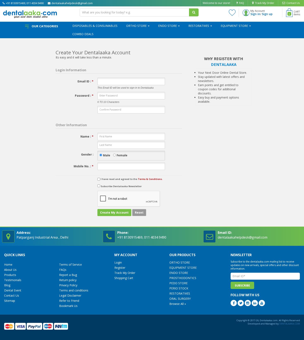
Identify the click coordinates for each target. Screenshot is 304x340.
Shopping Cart (123, 278)
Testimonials (12, 280)
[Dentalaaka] (30, 13)
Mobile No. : (83, 166)
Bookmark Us (68, 306)
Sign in (255, 14)
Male (106, 155)
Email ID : (85, 81)
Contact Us (293, 3)
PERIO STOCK (178, 288)
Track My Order (264, 3)
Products (10, 275)
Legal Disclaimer (70, 295)
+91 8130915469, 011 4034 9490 (24, 3)
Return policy (68, 280)
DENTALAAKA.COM (289, 323)
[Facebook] (234, 303)
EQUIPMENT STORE (235, 26)
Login (118, 262)
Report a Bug (68, 275)
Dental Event (12, 290)
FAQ (241, 3)
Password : (84, 95)
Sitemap (9, 301)
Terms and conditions (73, 290)
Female (121, 155)
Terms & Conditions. (150, 179)
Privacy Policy (68, 285)
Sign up (267, 14)
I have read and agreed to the (132, 179)
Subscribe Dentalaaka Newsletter (121, 186)
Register (119, 268)
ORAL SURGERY (180, 299)
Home (8, 264)
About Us (10, 270)
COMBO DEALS (82, 34)
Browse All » (177, 304)
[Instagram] (248, 303)
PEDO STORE (178, 283)
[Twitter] (241, 303)
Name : (86, 136)
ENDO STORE (168, 26)
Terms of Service (70, 264)
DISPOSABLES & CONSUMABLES (94, 26)
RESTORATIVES (199, 26)
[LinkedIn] (255, 303)
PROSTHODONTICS (182, 278)
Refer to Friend (69, 301)
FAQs (62, 270)
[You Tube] (262, 303)
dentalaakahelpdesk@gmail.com (72, 3)
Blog (7, 285)
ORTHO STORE (136, 26)
